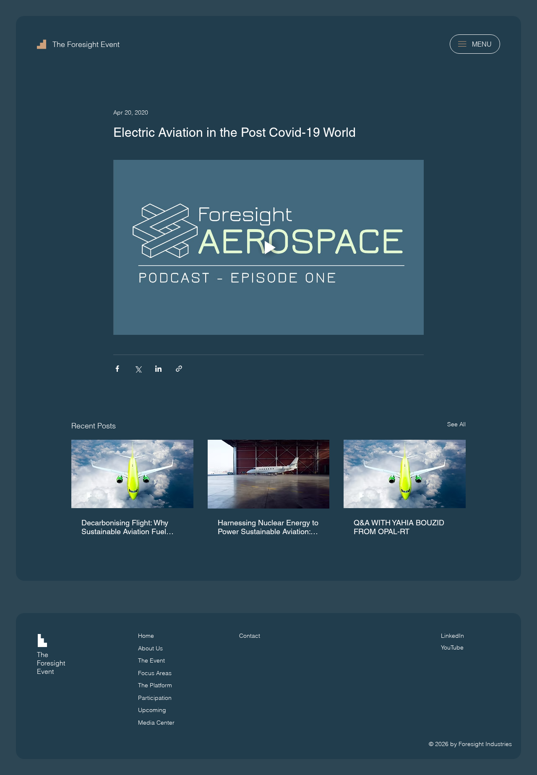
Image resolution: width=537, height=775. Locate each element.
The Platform (155, 685)
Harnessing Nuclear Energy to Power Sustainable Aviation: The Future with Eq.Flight (268, 527)
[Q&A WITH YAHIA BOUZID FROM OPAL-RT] (405, 474)
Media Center (156, 722)
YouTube (452, 647)
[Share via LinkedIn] (158, 369)
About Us (150, 648)
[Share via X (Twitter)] (138, 369)
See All (456, 424)
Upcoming (152, 710)
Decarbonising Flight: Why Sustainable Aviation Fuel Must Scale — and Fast (124, 527)
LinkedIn (452, 635)
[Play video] (268, 247)
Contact (249, 635)
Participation (155, 698)
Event (45, 671)
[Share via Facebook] (117, 369)
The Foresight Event (86, 44)
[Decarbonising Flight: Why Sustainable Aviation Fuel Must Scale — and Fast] (132, 474)
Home (146, 635)
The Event (151, 660)
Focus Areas (155, 673)
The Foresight (51, 658)
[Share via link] (179, 369)
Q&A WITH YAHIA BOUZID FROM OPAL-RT (399, 527)
